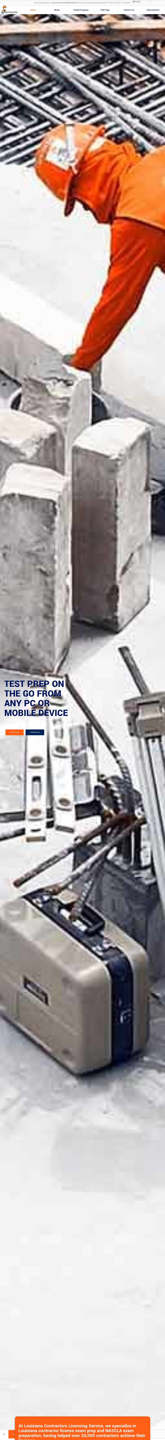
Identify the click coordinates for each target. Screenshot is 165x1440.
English (137, 1)
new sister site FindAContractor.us (65, 2)
